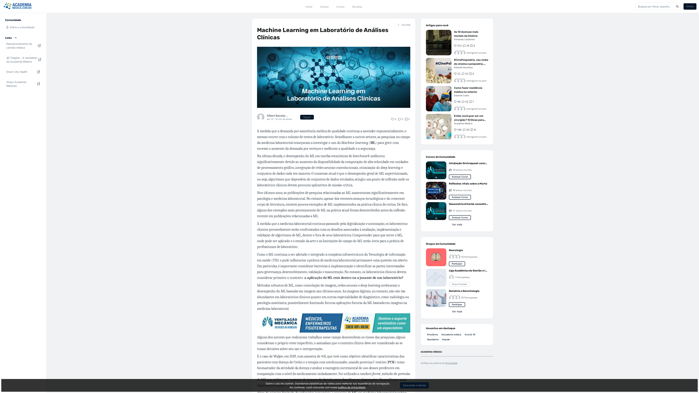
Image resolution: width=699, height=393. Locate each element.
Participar (457, 263)
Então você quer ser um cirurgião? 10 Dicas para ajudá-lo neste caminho (469, 119)
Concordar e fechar (414, 385)
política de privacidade (351, 387)
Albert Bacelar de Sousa (277, 115)
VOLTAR (405, 25)
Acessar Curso (460, 176)
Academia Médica (463, 123)
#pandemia (433, 339)
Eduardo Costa (461, 95)
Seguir (307, 117)
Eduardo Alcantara (463, 67)
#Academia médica (451, 334)
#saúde (446, 339)
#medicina (432, 334)
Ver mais (457, 224)
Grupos (324, 6)
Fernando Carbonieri (464, 39)
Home (308, 6)
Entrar (690, 6)
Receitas (357, 6)
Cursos (340, 6)
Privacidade (451, 363)
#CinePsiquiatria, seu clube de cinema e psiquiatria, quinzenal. (471, 63)
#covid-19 (470, 334)
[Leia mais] (438, 42)
